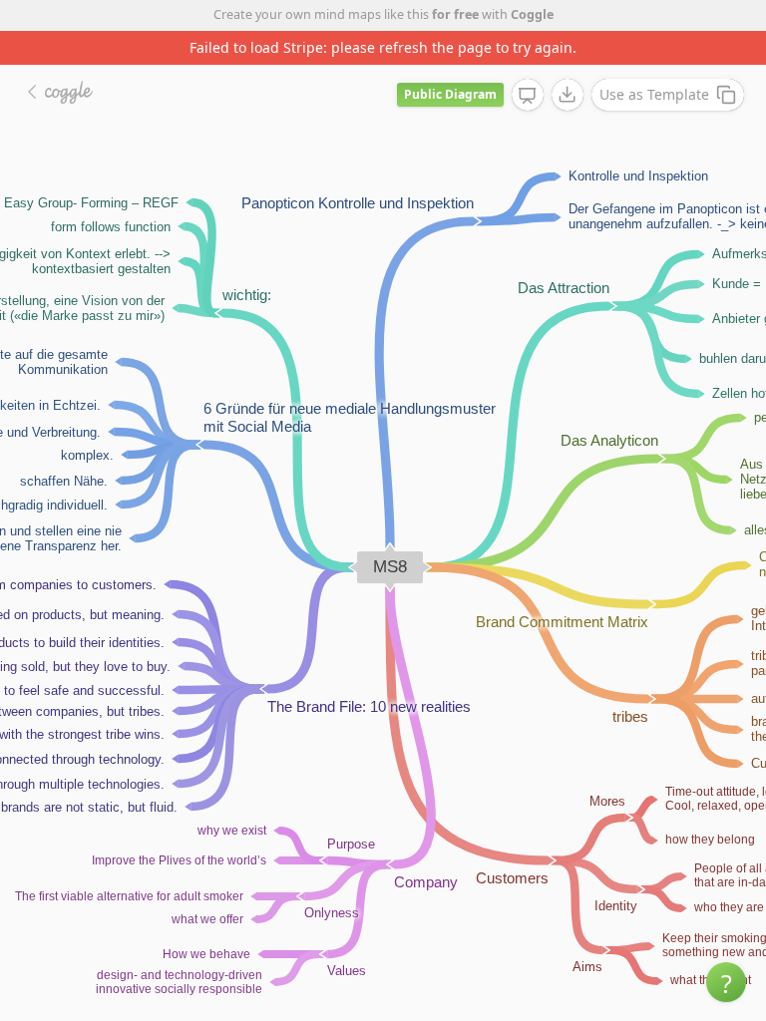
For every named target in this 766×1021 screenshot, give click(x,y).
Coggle (532, 14)
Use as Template (654, 94)
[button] (726, 982)
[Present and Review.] (528, 96)
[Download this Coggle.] (567, 95)
